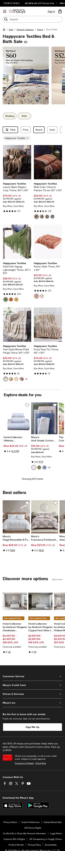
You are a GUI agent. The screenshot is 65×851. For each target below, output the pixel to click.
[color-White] (34, 468)
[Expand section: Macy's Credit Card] (32, 685)
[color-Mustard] (16, 299)
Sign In (51, 11)
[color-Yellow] (47, 217)
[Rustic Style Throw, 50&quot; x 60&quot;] (48, 242)
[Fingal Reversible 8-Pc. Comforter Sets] (16, 516)
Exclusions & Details (24, 763)
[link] (17, 197)
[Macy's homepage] (5, 30)
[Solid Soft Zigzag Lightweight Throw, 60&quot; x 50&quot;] (17, 242)
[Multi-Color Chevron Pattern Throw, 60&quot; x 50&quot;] (48, 162)
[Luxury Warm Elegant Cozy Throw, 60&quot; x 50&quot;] (17, 162)
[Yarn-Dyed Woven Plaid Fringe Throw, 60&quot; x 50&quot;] (17, 324)
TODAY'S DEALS (11, 3)
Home (40, 29)
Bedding (9, 116)
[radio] (36, 216)
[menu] (5, 11)
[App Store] (13, 805)
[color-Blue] (52, 217)
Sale (11, 29)
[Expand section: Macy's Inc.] (32, 702)
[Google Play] (38, 805)
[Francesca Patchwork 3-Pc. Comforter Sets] (44, 516)
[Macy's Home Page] (17, 11)
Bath (24, 116)
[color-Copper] (22, 379)
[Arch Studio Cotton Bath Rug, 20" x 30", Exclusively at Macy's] (44, 418)
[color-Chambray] (44, 468)
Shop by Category (25, 29)
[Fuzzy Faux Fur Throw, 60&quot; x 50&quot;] (48, 324)
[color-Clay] (42, 296)
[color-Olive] (39, 468)
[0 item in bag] (60, 11)
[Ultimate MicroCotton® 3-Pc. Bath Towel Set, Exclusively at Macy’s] (17, 418)
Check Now (40, 763)
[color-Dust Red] (36, 217)
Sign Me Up (32, 727)
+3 (26, 379)
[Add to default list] (27, 405)
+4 (49, 467)
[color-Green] (6, 299)
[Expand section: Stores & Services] (32, 694)
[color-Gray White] (6, 379)
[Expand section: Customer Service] (32, 676)
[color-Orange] (42, 217)
